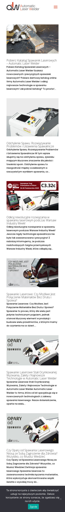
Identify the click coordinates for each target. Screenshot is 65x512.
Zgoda (33, 506)
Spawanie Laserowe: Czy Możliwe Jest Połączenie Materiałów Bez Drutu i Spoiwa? (30, 297)
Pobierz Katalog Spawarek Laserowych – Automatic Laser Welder (31, 61)
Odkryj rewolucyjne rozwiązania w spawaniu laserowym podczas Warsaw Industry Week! (31, 220)
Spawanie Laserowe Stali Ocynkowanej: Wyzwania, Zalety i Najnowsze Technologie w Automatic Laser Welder (31, 375)
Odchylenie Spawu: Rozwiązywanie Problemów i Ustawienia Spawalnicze (30, 144)
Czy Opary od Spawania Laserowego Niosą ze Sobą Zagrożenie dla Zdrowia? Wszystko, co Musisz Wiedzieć (31, 453)
